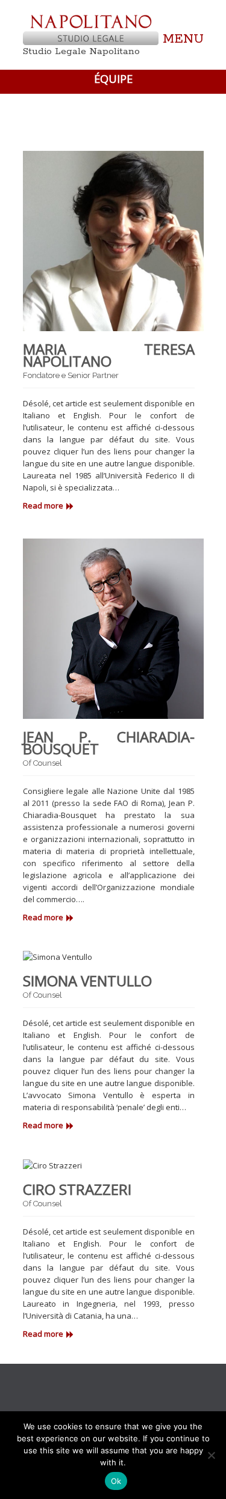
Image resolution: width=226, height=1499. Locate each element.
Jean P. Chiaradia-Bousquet (109, 743)
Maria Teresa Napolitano (109, 355)
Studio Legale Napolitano (81, 51)
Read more (43, 505)
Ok (116, 1481)
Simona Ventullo (87, 981)
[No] (211, 1455)
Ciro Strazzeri (77, 1189)
